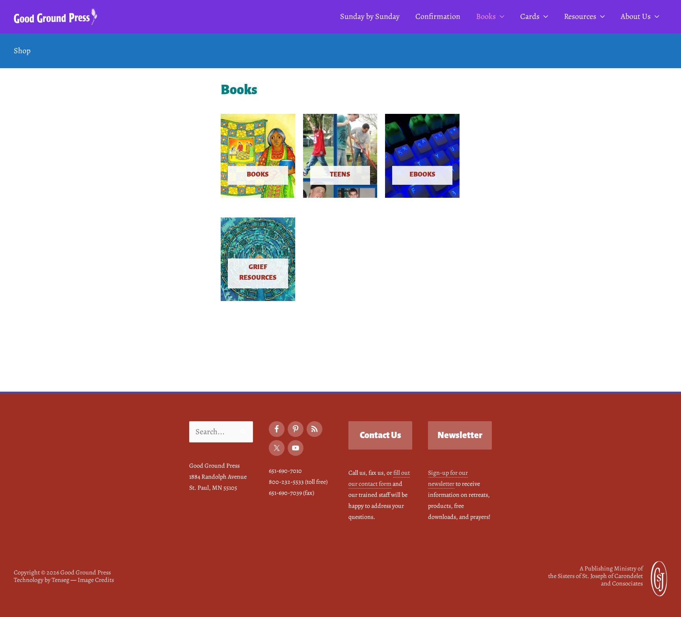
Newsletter (459, 435)
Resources (580, 16)
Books (486, 16)
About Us (636, 16)
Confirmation (437, 16)
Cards (530, 16)
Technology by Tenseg (41, 580)
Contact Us (380, 435)
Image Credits (96, 580)
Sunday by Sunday (370, 16)
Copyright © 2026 (62, 572)
